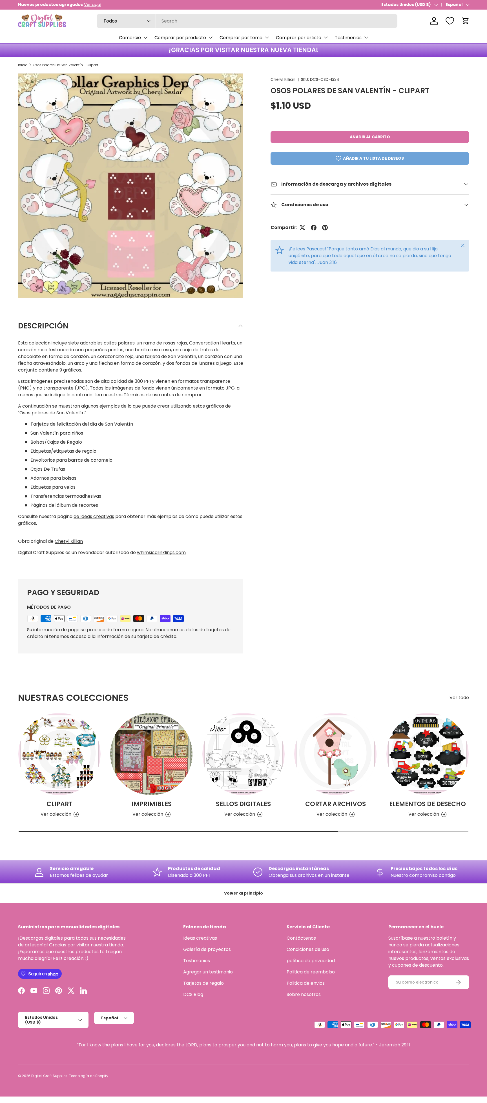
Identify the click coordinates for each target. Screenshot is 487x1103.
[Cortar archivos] (335, 754)
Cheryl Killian (283, 79)
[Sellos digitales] (243, 754)
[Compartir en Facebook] (313, 227)
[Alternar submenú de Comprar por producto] (210, 37)
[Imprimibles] (151, 754)
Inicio (22, 65)
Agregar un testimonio (208, 972)
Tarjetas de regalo (203, 983)
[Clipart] (59, 754)
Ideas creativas (200, 938)
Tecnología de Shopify (88, 1075)
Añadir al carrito (370, 137)
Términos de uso (142, 395)
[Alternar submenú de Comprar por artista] (325, 37)
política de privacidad (311, 960)
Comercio (130, 37)
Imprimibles (152, 804)
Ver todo (459, 697)
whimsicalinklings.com (161, 552)
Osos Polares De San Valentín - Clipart (65, 65)
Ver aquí (92, 4)
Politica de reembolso (311, 972)
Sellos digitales (243, 804)
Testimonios (348, 37)
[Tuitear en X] (302, 227)
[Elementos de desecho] (427, 754)
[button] (465, 21)
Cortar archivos (335, 804)
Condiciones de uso (308, 949)
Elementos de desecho (427, 804)
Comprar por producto (180, 37)
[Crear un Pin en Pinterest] (325, 227)
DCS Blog (193, 994)
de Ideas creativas (94, 516)
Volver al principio (243, 893)
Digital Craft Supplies (49, 1075)
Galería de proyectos (207, 949)
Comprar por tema (241, 37)
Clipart (59, 804)
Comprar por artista (298, 37)
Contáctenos (301, 938)
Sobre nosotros (304, 994)
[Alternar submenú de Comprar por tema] (267, 37)
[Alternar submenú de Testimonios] (366, 37)
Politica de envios (306, 983)
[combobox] (247, 21)
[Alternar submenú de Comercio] (145, 37)
